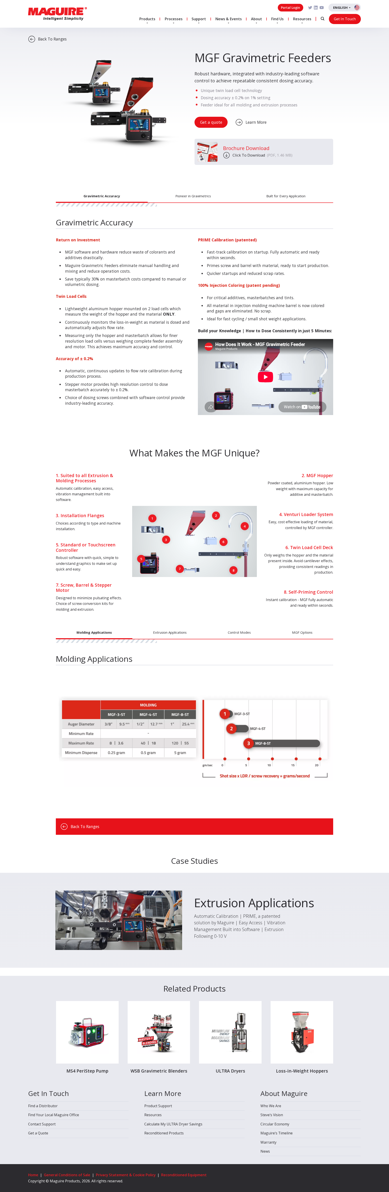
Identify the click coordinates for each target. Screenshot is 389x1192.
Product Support (158, 1105)
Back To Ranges (52, 39)
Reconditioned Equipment (184, 1174)
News (265, 1151)
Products (147, 18)
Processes (174, 18)
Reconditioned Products (164, 1133)
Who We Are (270, 1105)
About (256, 18)
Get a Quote (38, 1133)
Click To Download (262, 155)
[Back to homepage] (57, 14)
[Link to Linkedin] (316, 8)
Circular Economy (274, 1124)
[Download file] (207, 152)
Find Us (277, 18)
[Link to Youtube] (322, 8)
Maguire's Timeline (276, 1133)
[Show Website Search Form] (323, 19)
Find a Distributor (43, 1105)
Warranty (268, 1142)
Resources (302, 18)
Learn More (256, 122)
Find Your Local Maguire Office (53, 1114)
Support (199, 18)
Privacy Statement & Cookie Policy (126, 1174)
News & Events (228, 18)
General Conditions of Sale (67, 1174)
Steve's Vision (271, 1114)
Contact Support (42, 1124)
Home (33, 1174)
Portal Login (290, 7)
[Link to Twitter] (310, 8)
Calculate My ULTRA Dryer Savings (173, 1124)
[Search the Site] (323, 18)
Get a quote (211, 122)
